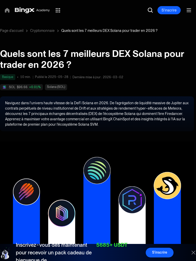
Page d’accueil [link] (11, 31)
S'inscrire (169, 10)
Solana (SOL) (56, 87)
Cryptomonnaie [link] (42, 31)
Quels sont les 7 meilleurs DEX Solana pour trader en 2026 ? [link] (109, 31)
